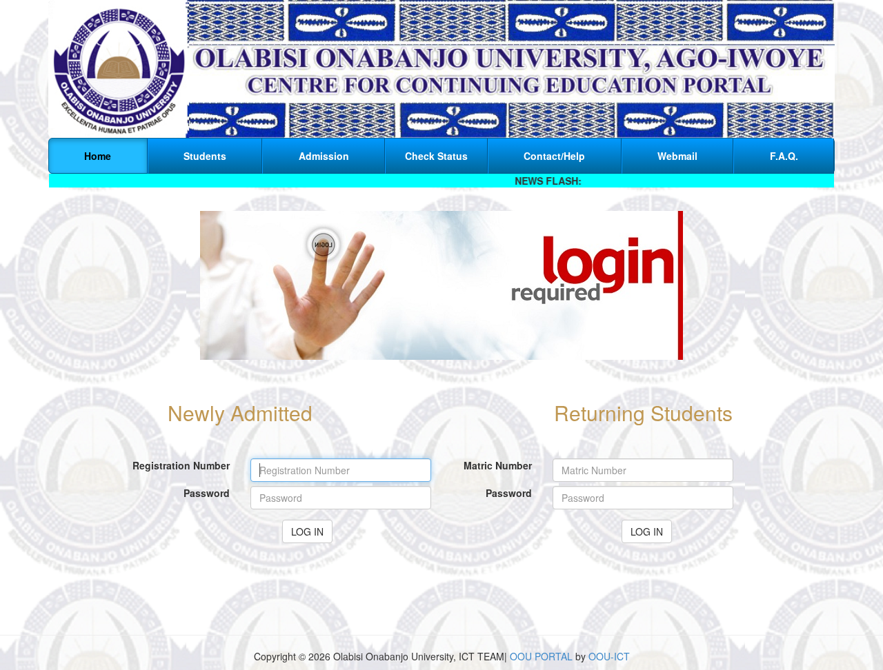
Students (204, 156)
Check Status (436, 156)
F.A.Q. (784, 156)
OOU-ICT (609, 656)
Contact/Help (554, 156)
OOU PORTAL (541, 656)
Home (97, 156)
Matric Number (498, 465)
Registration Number (181, 465)
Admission (324, 156)
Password (206, 493)
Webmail (677, 156)
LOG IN (307, 531)
